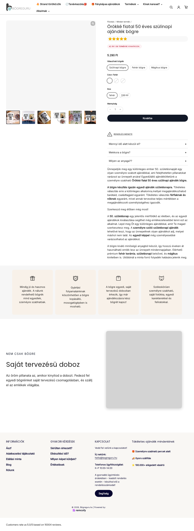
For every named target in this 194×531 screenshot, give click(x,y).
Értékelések (57, 464)
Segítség (104, 493)
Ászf (8, 448)
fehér (112, 95)
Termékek (131, 4)
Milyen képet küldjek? (63, 459)
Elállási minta (13, 459)
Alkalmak (42, 10)
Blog (8, 464)
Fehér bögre (138, 67)
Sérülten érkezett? (61, 448)
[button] (118, 39)
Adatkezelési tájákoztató (20, 453)
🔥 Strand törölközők (48, 4)
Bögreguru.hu (86, 507)
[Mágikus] (123, 80)
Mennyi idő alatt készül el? (124, 143)
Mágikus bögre (159, 67)
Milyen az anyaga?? (120, 160)
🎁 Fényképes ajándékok (105, 4)
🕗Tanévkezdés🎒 (76, 4)
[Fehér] (109, 80)
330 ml (124, 95)
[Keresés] (171, 7)
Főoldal (110, 22)
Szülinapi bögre (117, 67)
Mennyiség (112, 104)
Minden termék (123, 22)
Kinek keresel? (151, 4)
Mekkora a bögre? (119, 152)
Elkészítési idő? (59, 453)
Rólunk (10, 470)
